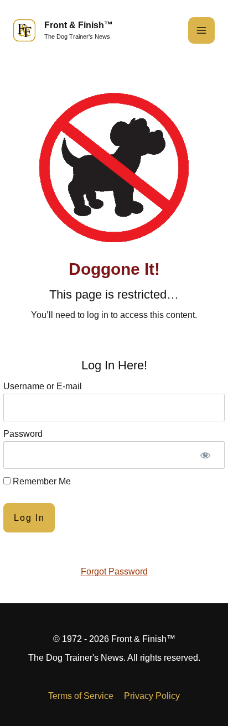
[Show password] (205, 455)
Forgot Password (114, 571)
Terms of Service (80, 696)
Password (23, 433)
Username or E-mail (42, 386)
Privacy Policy (152, 696)
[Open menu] (201, 30)
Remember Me (41, 481)
